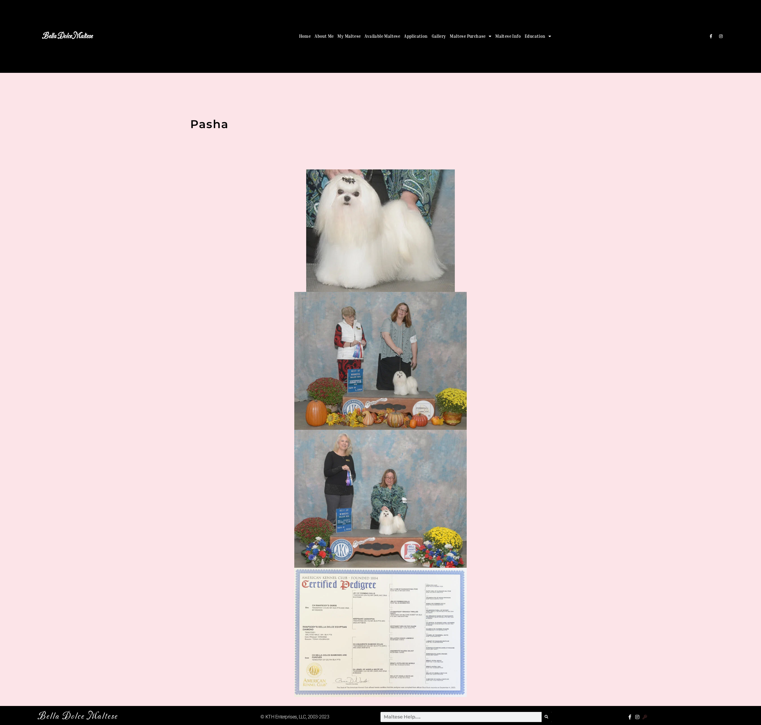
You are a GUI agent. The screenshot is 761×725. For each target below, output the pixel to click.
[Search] (547, 717)
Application (415, 36)
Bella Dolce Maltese (67, 36)
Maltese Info (508, 36)
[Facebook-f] (711, 36)
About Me (324, 36)
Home (305, 36)
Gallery (439, 36)
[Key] (644, 717)
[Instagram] (721, 36)
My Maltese (349, 36)
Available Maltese (382, 36)
